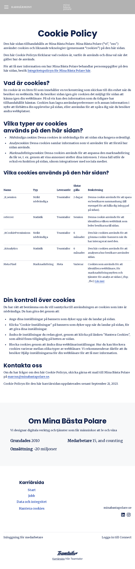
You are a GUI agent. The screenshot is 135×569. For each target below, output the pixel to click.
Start (32, 490)
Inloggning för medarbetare (23, 537)
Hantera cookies (31, 508)
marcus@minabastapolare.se (28, 376)
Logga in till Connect (116, 537)
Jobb (31, 496)
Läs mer (100, 281)
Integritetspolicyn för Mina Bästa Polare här (59, 70)
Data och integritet (32, 502)
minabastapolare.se (117, 507)
